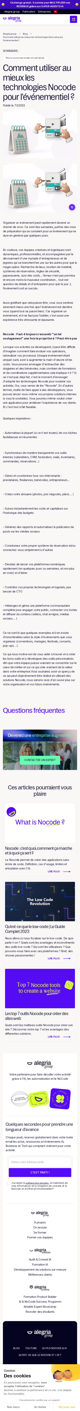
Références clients (40, 1274)
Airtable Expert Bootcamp (40, 1306)
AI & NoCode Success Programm (40, 1301)
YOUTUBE (31, 1348)
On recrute (40, 1227)
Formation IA (40, 1264)
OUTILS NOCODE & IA (54, 1348)
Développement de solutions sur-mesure (40, 1269)
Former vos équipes (40, 1237)
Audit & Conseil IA (40, 1259)
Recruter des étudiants (40, 1312)
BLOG (16, 1348)
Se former (40, 1232)
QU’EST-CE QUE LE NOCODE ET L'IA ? (40, 1355)
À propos (40, 1222)
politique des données (37, 1183)
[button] (73, 19)
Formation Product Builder (40, 1297)
